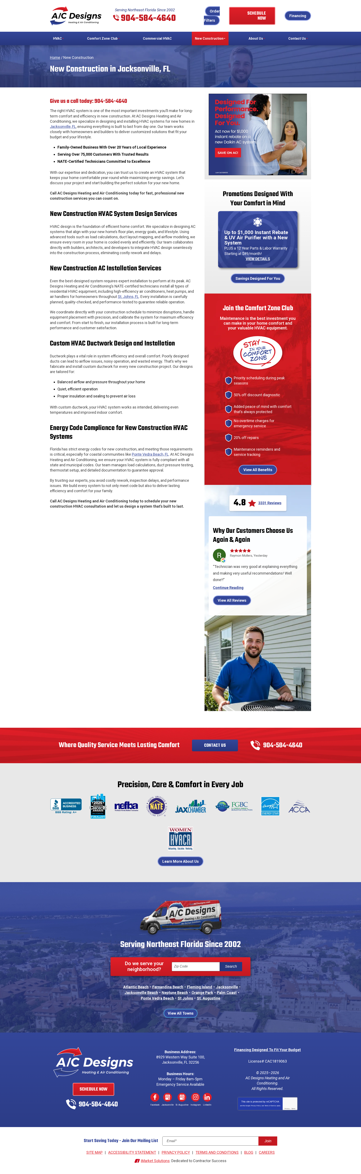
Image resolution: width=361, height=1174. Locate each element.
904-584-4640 (148, 18)
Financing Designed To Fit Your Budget (267, 1050)
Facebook (154, 1097)
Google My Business (167, 1097)
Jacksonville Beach (141, 992)
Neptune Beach (175, 992)
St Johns (185, 998)
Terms (293, 1108)
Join (267, 1141)
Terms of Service (270, 1105)
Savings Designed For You (257, 278)
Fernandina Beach (167, 987)
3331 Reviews (269, 503)
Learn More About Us (180, 861)
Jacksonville (227, 987)
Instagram (195, 1097)
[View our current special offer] (258, 134)
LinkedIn (207, 1097)
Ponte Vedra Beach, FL (150, 454)
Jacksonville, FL (63, 126)
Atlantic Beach (136, 987)
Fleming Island (199, 987)
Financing (297, 16)
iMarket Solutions (155, 1161)
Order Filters (212, 16)
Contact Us (215, 745)
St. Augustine (208, 998)
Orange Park (202, 992)
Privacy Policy (256, 1105)
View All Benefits (257, 470)
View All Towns (180, 1013)
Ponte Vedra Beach (157, 998)
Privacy (287, 1108)
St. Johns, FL (128, 296)
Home (55, 57)
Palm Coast (227, 992)
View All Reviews (232, 600)
